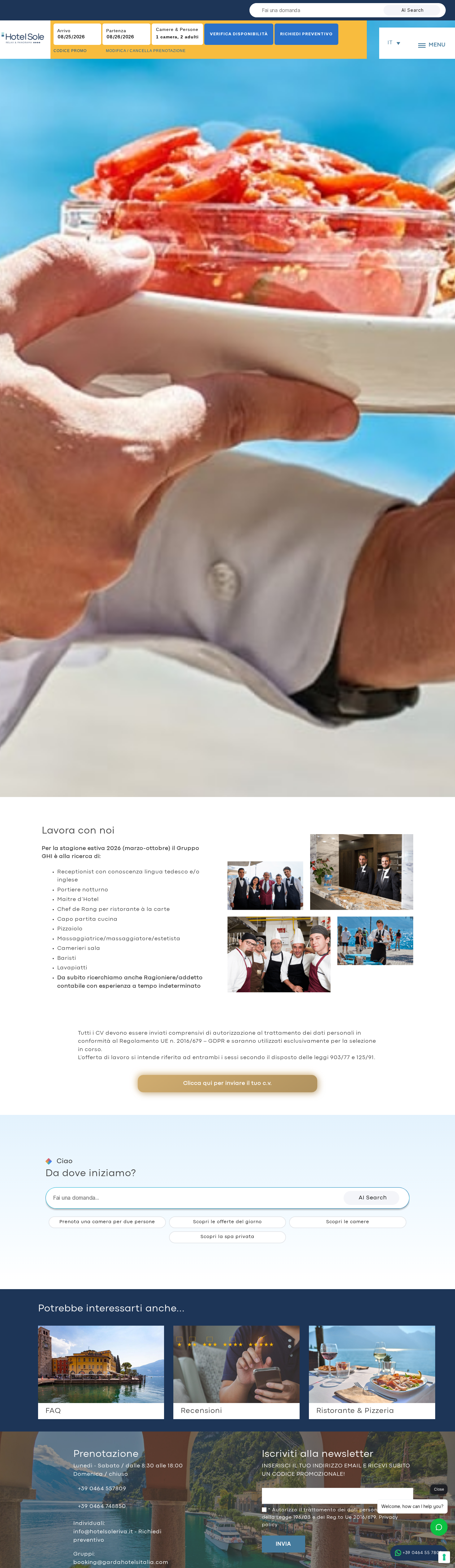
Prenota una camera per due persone (107, 1222)
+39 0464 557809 (102, 1489)
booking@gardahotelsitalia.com (120, 1562)
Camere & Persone (177, 29)
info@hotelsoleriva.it (104, 1532)
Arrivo (64, 30)
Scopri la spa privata (227, 1237)
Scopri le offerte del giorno (227, 1222)
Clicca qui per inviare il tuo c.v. (227, 1083)
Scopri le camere (347, 1222)
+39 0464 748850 (102, 1506)
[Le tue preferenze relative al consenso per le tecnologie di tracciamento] (444, 1557)
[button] (371, 1198)
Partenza (116, 30)
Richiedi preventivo (306, 33)
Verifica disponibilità (239, 33)
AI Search (412, 10)
